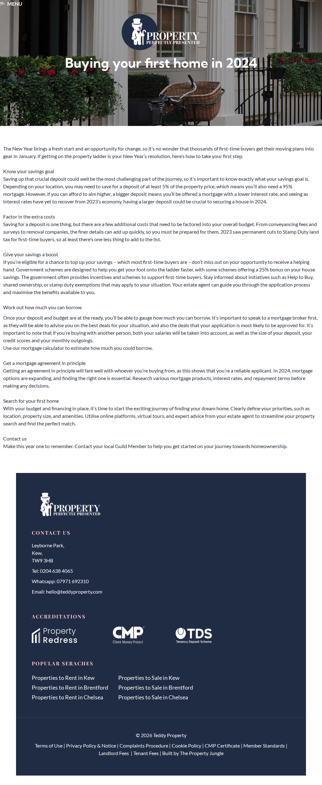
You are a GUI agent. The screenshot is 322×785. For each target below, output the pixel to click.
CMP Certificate (222, 745)
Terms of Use (49, 745)
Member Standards (264, 745)
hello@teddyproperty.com (74, 591)
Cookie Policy (186, 745)
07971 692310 (73, 581)
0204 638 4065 (56, 571)
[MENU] (2, 4)
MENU (14, 4)
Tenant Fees (146, 753)
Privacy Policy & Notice (91, 745)
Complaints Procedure (143, 745)
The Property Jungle (202, 753)
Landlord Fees (114, 753)
